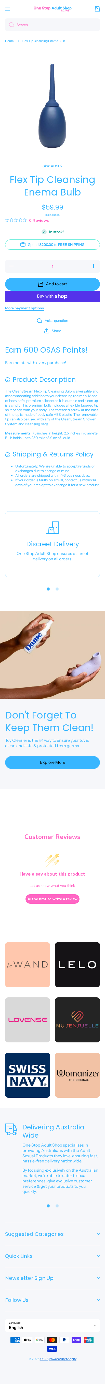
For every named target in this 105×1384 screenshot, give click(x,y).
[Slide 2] (57, 589)
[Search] (9, 24)
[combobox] (52, 24)
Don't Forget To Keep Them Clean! (49, 721)
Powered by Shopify (62, 1359)
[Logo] (52, 9)
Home (9, 41)
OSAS (44, 1359)
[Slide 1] (48, 589)
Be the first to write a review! (52, 899)
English (16, 1327)
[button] (97, 9)
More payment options (24, 308)
